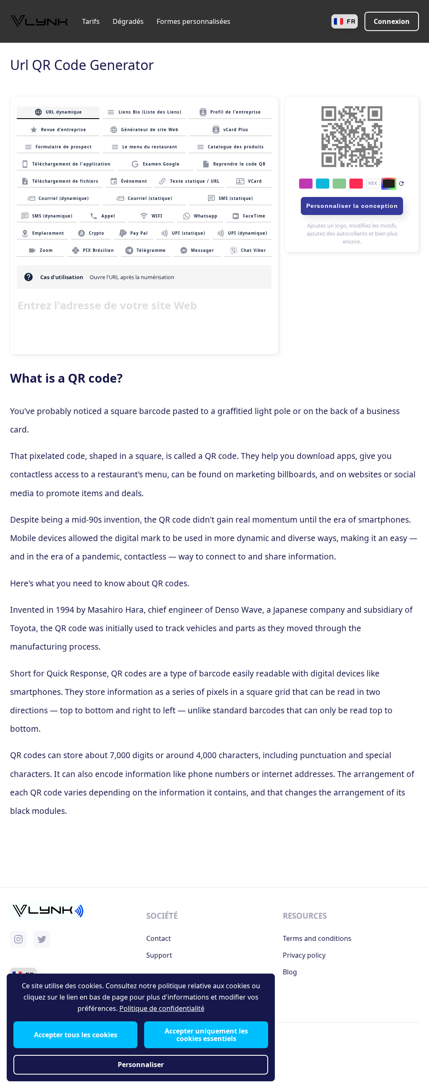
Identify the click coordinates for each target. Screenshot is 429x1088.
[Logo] (39, 21)
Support (159, 955)
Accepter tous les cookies (75, 1034)
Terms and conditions (317, 938)
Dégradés (128, 21)
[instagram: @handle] (18, 939)
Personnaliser (141, 1065)
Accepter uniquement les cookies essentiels (206, 1034)
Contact (158, 938)
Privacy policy (304, 955)
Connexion (392, 21)
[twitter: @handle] (42, 939)
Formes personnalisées (193, 21)
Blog (290, 972)
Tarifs (91, 21)
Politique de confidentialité (161, 1008)
